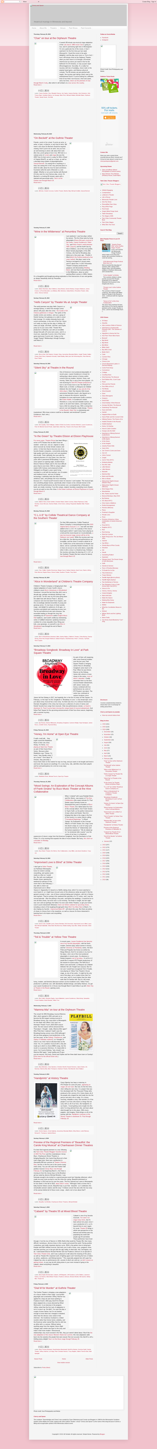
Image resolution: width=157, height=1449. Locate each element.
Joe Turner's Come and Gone (111, 450)
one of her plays (77, 958)
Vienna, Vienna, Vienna (109, 591)
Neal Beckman (70, 638)
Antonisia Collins (54, 636)
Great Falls (105, 400)
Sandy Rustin (43, 97)
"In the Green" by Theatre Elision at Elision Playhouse (63, 436)
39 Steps (105, 320)
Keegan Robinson (50, 638)
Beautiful (41, 1202)
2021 (104, 850)
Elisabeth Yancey (56, 93)
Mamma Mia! (106, 474)
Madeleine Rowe (43, 776)
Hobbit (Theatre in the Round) (111, 421)
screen (47, 155)
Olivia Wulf (51, 925)
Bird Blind (105, 345)
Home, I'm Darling (107, 426)
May (105, 750)
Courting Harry (106, 375)
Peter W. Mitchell (39, 426)
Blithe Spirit (105, 347)
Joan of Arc (105, 448)
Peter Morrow (86, 356)
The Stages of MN (107, 216)
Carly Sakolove (52, 1067)
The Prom (42, 1154)
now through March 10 (67, 556)
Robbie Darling (67, 925)
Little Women (106, 467)
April (105, 753)
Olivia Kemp (79, 998)
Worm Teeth (106, 617)
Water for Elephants (108, 602)
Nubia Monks (70, 291)
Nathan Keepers (60, 638)
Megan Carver (62, 570)
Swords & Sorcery (107, 566)
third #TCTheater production (80, 382)
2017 (104, 861)
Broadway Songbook (63, 722)
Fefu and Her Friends (108, 384)
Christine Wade (59, 501)
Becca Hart (42, 354)
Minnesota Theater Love (109, 199)
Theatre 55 (83, 1228)
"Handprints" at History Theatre (51, 1078)
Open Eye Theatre (63, 776)
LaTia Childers (79, 1274)
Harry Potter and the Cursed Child (112, 417)
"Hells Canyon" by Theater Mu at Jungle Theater (60, 302)
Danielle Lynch (50, 923)
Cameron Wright (73, 722)
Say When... (106, 543)
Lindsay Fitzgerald (71, 503)
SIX (103, 550)
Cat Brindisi (47, 1202)
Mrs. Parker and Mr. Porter (110, 493)
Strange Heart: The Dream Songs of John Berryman (112, 560)
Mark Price (63, 95)
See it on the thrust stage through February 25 (64, 1339)
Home (34, 28)
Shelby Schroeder (82, 925)
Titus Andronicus (107, 573)
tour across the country (76, 83)
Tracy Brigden (72, 1351)
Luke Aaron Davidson (81, 851)
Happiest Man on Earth (109, 414)
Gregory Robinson (80, 288)
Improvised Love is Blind (80, 923)
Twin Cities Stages (108, 222)
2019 (104, 855)
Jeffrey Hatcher (44, 1351)
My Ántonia (105, 498)
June (105, 748)
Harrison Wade (53, 503)
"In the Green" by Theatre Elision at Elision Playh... (112, 783)
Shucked (105, 548)
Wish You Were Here (75, 907)
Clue (49, 93)
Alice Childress (53, 288)
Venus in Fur (106, 588)
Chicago (104, 359)
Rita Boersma (58, 925)
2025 (104, 727)
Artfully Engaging (107, 190)
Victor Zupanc (38, 640)
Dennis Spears (43, 1131)
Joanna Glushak (73, 93)
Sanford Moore (52, 1133)
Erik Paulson (49, 354)
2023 (104, 845)
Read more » (38, 85)
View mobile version (63, 1362)
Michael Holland (71, 95)
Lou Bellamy (53, 291)
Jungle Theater (82, 354)
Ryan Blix (74, 925)
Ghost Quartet (106, 391)
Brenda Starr (49, 1274)
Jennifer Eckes (43, 724)
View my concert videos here (111, 715)
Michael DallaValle (42, 925)
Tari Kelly (50, 97)
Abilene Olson (43, 501)
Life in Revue (106, 197)
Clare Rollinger (50, 424)
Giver (103, 393)
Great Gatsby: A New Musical (111, 403)
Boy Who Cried (106, 349)
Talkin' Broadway (107, 213)
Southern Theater (65, 572)
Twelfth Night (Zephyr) (109, 580)
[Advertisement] (63, 116)
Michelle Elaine (80, 95)
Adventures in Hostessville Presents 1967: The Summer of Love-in (111, 329)
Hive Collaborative (63, 851)
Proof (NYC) (106, 525)
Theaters (53, 28)
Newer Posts (38, 1359)
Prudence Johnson (64, 1276)
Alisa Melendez (43, 1067)
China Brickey (83, 636)
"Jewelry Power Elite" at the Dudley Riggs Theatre (117, 246)
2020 (104, 853)
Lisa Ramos (42, 1276)
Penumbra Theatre (80, 291)
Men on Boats (106, 478)
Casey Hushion (43, 93)
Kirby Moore (76, 1131)
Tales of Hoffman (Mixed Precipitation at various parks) (111, 170)
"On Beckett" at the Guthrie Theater (53, 138)
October (106, 737)
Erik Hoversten (69, 923)
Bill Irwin (41, 191)
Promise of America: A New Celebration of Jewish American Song (112, 521)
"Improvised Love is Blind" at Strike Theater (58, 862)
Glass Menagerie (107, 396)
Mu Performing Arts (76, 356)
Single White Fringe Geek (110, 211)
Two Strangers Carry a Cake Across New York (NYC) (111, 585)
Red (103, 529)
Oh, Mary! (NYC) (107, 500)
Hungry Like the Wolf (108, 431)
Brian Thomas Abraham (45, 1349)
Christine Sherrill (61, 1067)
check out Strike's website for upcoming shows (73, 905)
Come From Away (107, 368)
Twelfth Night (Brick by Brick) (111, 577)
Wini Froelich (82, 426)
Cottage (104, 372)
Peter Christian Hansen (61, 1351)
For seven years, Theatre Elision (44, 440)
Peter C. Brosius (79, 638)
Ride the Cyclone (107, 534)
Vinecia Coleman (43, 292)
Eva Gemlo (67, 424)
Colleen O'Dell (59, 424)
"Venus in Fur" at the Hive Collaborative (111, 302)
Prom (103, 517)
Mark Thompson (52, 1068)
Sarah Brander (48, 1000)
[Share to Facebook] (46, 90)
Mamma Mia (43, 1068)
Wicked (104, 611)
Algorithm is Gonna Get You (110, 333)
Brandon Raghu (50, 998)
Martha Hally (67, 191)
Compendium (106, 192)
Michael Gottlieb (75, 191)
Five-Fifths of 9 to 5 (108, 386)
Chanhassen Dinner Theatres (59, 1202)
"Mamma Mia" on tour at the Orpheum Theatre (59, 1009)
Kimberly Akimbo (107, 462)
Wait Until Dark (106, 595)
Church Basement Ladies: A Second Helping (110, 364)
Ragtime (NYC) (107, 527)
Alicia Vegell (42, 1274)
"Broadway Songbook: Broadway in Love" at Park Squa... (113, 798)
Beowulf (104, 338)
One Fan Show (106, 202)
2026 (104, 724)
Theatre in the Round (72, 426)
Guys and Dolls (107, 410)
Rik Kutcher (82, 1276)
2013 (104, 871)
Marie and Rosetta (108, 476)
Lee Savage (55, 95)
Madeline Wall (80, 503)
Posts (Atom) (46, 1367)
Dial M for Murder (72, 1349)
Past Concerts (86, 28)
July (105, 745)
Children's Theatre (74, 636)
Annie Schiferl (51, 501)
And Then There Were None (111, 335)
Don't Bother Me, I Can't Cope (111, 379)
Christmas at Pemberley (74, 948)
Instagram (105, 40)
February (107, 758)
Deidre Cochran (69, 501)
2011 (104, 877)
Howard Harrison (71, 1067)
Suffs (103, 563)
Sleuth (104, 552)
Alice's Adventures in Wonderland (55, 590)
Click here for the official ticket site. (46, 1056)
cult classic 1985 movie (73, 45)
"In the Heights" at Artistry (111, 275)
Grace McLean (44, 503)
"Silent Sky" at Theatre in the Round (54, 367)
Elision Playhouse (79, 501)
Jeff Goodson (71, 1274)
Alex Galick (42, 998)
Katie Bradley (61, 356)
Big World (105, 340)
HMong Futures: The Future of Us (112, 419)
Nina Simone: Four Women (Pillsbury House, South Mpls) (111, 174)
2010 (104, 879)
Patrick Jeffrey (87, 570)
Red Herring (106, 532)
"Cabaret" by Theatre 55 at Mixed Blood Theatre (60, 1211)
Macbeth (104, 471)
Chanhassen (58, 1037)
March (106, 756)
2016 (104, 863)
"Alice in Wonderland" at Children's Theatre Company (63, 581)
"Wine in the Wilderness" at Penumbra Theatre (59, 231)
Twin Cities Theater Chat (42, 1254)
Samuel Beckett (39, 163)
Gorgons (104, 398)
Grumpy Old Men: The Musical (111, 405)
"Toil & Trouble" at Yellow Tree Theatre (55, 936)
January (106, 841)
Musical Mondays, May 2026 (111, 496)
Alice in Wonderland (44, 636)
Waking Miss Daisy (108, 600)
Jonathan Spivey (47, 95)
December (107, 732)
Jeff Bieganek (62, 1274)
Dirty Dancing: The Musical (110, 377)
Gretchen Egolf (82, 1349)
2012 (104, 874)
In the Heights (106, 443)
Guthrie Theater (58, 191)
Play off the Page (107, 206)
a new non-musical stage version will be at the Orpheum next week (76, 535)
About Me (43, 28)
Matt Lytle (68, 356)
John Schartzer (82, 93)
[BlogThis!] (41, 90)
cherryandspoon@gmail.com (109, 161)
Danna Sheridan (59, 923)
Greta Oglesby (52, 1131)
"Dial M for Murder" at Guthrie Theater (55, 1288)
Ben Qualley (42, 424)
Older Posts (89, 1359)
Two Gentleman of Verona (110, 582)
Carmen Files (106, 357)
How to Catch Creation (109, 428)
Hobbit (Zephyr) (107, 424)
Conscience (106, 370)
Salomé (104, 541)
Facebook (105, 37)
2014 (104, 869)
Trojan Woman (106, 575)
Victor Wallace (80, 1068)
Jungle (104, 457)
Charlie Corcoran (49, 191)
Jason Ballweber (59, 998)
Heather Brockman (52, 570)
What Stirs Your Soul (108, 224)
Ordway (50, 1037)
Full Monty (105, 389)
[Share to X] (44, 90)
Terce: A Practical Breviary (110, 568)
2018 (104, 858)
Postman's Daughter (108, 512)
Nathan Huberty (70, 570)
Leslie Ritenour (85, 1131)
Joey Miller (71, 851)
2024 (104, 729)
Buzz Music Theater (44, 851)
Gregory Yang (57, 354)
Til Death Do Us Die (108, 570)
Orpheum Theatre (63, 1068)
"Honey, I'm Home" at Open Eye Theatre (56, 734)
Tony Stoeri (73, 572)
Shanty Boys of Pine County (110, 545)
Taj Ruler (86, 638)
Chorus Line (106, 361)
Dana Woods (61, 288)
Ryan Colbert (38, 358)
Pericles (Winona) (107, 507)
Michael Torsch (53, 776)
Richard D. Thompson (41, 1133)
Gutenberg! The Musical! (109, 407)
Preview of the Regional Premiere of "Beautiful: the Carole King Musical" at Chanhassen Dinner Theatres (63, 1144)
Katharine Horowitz (51, 356)
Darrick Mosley (70, 288)
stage (54, 155)
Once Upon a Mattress (109, 503)
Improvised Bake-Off (57, 909)
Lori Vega (51, 1351)
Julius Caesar (106, 455)
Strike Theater (47, 866)
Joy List (104, 453)
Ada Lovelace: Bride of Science (112, 325)
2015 (104, 866)
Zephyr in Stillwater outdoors (43, 1039)
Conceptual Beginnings (73, 819)
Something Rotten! (108, 555)
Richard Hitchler (74, 1276)
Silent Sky (62, 426)
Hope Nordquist (83, 722)
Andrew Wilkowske (51, 722)
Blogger (102, 1434)
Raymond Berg (52, 724)
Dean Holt (41, 638)
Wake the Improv (107, 598)
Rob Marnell (71, 1068)
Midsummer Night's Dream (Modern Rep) (110, 481)
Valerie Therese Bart (82, 1351)
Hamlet (104, 412)
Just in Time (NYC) (108, 460)
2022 (104, 847)
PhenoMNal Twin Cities (109, 204)
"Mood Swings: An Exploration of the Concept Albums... (113, 808)
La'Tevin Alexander (44, 291)
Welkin (104, 605)
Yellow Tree (56, 1000)
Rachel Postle (48, 426)
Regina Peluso (47, 572)
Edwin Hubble (66, 399)
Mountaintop (106, 491)
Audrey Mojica (64, 636)
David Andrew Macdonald (60, 1349)
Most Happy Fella (107, 489)
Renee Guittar (55, 572)
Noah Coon (79, 570)
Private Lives (106, 515)
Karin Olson (42, 356)
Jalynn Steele (81, 1067)
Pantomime (49, 615)
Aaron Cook (42, 923)
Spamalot (105, 557)
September (107, 740)
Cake (103, 354)
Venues (63, 28)
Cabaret (56, 1274)
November (107, 734)
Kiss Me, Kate (106, 464)
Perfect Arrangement (108, 505)
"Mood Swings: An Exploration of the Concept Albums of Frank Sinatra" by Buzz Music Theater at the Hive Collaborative (63, 788)
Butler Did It (105, 352)
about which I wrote (62, 1183)
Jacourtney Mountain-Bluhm (70, 354)
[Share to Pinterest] (48, 90)
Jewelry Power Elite (108, 446)
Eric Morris (54, 851)
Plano (104, 510)
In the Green (61, 503)
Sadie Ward (56, 426)
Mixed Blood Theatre (52, 1276)
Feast (104, 382)
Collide (44, 570)
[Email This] (39, 90)
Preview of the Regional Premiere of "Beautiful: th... (113, 828)
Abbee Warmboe (43, 288)
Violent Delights (107, 593)
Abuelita (104, 323)
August (106, 742)
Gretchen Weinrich (75, 424)
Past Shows (73, 28)
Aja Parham (42, 722)
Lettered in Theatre (108, 195)
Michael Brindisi (73, 1202)
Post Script (105, 209)
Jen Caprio (65, 93)
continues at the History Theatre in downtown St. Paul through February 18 (76, 1116)
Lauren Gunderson (87, 424)
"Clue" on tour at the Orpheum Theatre (55, 38)
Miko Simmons (62, 291)
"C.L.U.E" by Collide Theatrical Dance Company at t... (113, 787)
